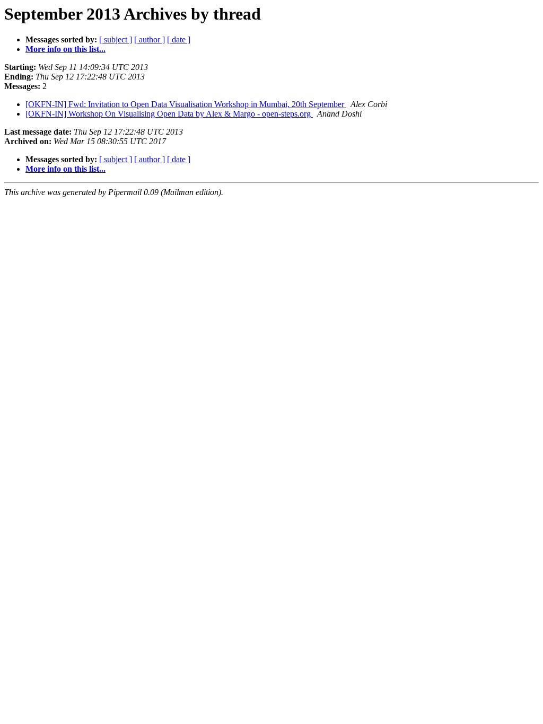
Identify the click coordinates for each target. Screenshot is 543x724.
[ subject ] (115, 39)
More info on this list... (65, 49)
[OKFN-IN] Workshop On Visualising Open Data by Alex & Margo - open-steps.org (169, 113)
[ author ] (149, 39)
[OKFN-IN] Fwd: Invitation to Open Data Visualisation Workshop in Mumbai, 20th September (185, 104)
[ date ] (178, 39)
